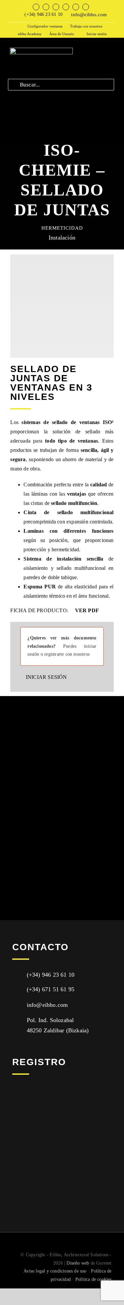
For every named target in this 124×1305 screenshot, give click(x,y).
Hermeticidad (62, 228)
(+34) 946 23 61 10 (43, 14)
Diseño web (77, 1263)
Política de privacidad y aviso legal (49, 1168)
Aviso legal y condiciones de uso (54, 1271)
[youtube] (65, 7)
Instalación (62, 237)
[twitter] (46, 7)
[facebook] (36, 7)
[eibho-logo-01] (41, 50)
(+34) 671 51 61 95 (51, 989)
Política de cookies (93, 1279)
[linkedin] (75, 7)
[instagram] (56, 7)
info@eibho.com (89, 14)
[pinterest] (85, 7)
